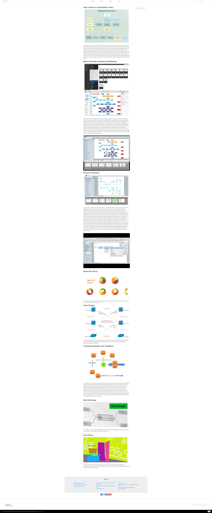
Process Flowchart (91, 172)
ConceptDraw (5, 1)
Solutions (101, 1)
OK (209, 511)
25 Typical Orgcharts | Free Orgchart (80, 484)
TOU (206, 504)
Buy (119, 1)
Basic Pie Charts (90, 271)
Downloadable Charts (100, 488)
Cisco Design (89, 305)
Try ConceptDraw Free (140, 8)
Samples (110, 1)
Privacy (203, 504)
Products (92, 1)
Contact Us (193, 504)
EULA (200, 504)
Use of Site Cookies (39, 511)
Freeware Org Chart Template (79, 486)
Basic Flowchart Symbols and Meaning (99, 61)
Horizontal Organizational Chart (79, 482)
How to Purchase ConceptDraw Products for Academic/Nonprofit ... (126, 488)
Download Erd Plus (121, 482)
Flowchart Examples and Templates (98, 346)
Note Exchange (89, 400)
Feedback (197, 504)
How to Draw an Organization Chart (98, 7)
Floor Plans (88, 435)
